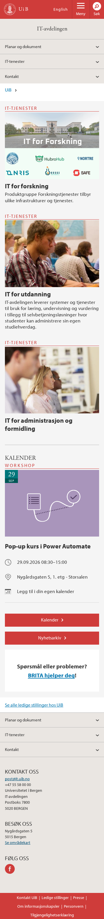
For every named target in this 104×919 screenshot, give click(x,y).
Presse (78, 897)
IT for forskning (27, 186)
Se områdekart (17, 842)
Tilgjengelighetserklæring (52, 915)
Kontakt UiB (27, 897)
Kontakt (12, 76)
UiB (8, 90)
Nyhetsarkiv (49, 638)
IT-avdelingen (52, 28)
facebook (11, 869)
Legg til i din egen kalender (45, 591)
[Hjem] (10, 9)
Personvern (73, 906)
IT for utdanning (28, 294)
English (60, 9)
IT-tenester (15, 61)
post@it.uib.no (17, 778)
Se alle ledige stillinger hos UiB (34, 705)
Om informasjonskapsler (38, 906)
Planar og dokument (23, 46)
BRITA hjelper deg (51, 675)
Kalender (49, 620)
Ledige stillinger (55, 897)
